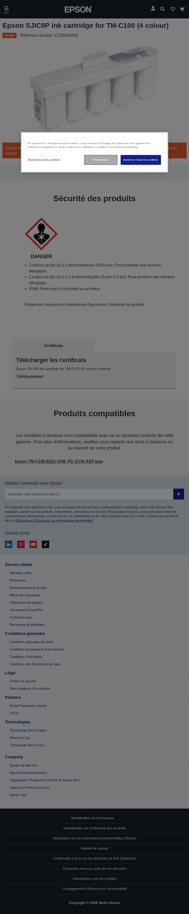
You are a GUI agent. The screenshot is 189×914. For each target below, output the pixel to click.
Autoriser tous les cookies (140, 160)
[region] (94, 152)
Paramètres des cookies (44, 159)
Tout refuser (101, 160)
